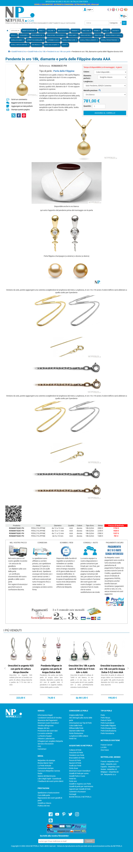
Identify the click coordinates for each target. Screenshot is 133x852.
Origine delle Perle (76, 715)
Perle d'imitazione (76, 733)
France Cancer (106, 745)
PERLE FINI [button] (98, 35)
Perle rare (73, 781)
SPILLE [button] (13, 35)
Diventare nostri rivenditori (48, 723)
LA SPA (104, 747)
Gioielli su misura (44, 803)
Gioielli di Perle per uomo (79, 773)
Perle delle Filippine (63, 71)
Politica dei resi (44, 806)
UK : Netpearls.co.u (108, 774)
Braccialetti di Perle (76, 758)
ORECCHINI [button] (86, 30)
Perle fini (72, 779)
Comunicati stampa (46, 768)
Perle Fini (72, 738)
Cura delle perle (44, 795)
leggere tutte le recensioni (21, 103)
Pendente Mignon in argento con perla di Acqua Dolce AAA (51, 669)
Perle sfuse (73, 768)
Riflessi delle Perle (76, 728)
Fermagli (72, 794)
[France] (109, 9)
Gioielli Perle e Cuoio (77, 776)
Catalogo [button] (14, 30)
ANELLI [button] (105, 30)
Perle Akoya (105, 718)
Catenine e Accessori (77, 792)
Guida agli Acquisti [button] (51, 44)
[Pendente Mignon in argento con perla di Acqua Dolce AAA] (51, 650)
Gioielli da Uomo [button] (16, 40)
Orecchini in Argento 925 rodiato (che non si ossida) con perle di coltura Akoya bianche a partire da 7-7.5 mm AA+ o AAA (20, 680)
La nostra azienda (45, 733)
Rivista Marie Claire (45, 763)
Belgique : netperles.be (110, 772)
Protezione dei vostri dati (48, 731)
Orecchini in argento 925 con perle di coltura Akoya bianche (21, 669)
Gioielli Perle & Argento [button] (88, 40)
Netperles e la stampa (46, 760)
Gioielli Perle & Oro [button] (69, 40)
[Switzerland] (121, 9)
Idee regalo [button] (36, 44)
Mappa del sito (43, 728)
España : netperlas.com (110, 767)
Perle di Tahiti (106, 720)
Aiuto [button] (64, 44)
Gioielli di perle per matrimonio (81, 786)
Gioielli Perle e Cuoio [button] (113, 35)
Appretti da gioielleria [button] (35, 40)
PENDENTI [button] (75, 30)
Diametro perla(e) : (87, 77)
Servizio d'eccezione (46, 744)
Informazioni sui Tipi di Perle (80, 723)
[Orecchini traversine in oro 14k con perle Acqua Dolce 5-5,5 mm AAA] (112, 650)
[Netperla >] (7, 51)
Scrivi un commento (19, 99)
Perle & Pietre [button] (85, 35)
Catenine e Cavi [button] (52, 40)
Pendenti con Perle (76, 755)
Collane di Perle (75, 750)
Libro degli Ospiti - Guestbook (49, 779)
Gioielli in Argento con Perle (80, 784)
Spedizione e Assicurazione (48, 793)
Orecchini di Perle (76, 753)
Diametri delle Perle (76, 731)
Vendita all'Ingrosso (46, 725)
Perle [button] (41, 30)
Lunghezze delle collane (78, 736)
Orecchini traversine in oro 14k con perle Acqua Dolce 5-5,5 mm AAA (112, 669)
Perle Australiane (107, 723)
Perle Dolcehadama (108, 731)
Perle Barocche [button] (37, 35)
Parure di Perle (75, 760)
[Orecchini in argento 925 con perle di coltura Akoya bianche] (20, 650)
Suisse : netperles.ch (109, 769)
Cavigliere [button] (23, 35)
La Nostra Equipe (45, 736)
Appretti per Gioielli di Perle (79, 789)
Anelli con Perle (75, 766)
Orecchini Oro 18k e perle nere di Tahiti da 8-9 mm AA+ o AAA (82, 669)
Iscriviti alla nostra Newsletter (54, 836)
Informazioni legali (45, 715)
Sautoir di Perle (75, 763)
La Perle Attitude (44, 766)
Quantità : (88, 106)
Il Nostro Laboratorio (46, 738)
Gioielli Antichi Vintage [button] (19, 44)
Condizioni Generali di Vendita (50, 718)
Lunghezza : (89, 81)
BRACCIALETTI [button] (62, 30)
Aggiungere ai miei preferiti (22, 106)
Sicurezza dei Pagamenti (47, 720)
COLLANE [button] (51, 30)
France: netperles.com (109, 761)
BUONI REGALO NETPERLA (80, 797)
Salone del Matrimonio (47, 776)
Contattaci (42, 749)
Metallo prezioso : (91, 90)
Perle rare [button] (72, 35)
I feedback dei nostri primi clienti (50, 781)
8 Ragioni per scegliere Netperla (50, 741)
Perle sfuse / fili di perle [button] (55, 35)
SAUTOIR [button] (115, 30)
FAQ (39, 746)
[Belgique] (126, 9)
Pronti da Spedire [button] (28, 30)
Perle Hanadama (107, 733)
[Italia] (117, 9)
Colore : (87, 72)
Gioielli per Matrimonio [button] (109, 40)
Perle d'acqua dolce (108, 728)
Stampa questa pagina (20, 110)
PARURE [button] (96, 30)
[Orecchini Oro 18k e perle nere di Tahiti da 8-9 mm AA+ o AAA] (81, 650)
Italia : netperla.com (109, 764)
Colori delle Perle (75, 725)
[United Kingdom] (113, 9)
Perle (103, 715)
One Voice (105, 750)
